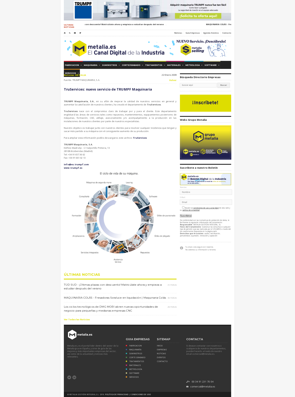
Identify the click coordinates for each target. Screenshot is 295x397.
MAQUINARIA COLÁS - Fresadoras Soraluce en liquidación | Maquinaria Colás (115, 297)
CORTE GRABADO (137, 357)
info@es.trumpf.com (76, 164)
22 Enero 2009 (169, 74)
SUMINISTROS (135, 353)
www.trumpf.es (73, 167)
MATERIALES (135, 365)
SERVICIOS (134, 377)
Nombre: (183, 187)
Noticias (178, 33)
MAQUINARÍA (135, 349)
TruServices (140, 137)
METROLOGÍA (135, 369)
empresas (161, 349)
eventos (161, 357)
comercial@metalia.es (200, 386)
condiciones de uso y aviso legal (206, 208)
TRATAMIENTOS (136, 361)
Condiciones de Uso (140, 394)
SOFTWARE (134, 373)
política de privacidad (191, 210)
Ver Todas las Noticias (77, 319)
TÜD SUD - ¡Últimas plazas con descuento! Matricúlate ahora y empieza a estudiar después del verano (108, 24)
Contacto (226, 33)
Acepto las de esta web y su (205, 209)
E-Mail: (183, 197)
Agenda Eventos (211, 33)
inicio (160, 345)
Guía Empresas (193, 33)
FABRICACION (135, 345)
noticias (161, 353)
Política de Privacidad (116, 394)
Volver (173, 80)
